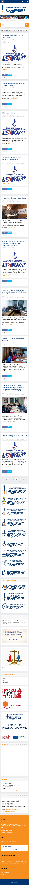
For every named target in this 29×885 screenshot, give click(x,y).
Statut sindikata (5, 872)
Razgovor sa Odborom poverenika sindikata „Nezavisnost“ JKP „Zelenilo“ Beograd (14, 292)
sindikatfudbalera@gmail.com (13, 809)
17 (20, 479)
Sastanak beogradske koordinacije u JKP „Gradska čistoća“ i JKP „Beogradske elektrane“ (14, 243)
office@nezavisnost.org (11, 790)
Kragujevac (5, 682)
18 (23, 479)
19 (20, 481)
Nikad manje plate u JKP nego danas (14, 198)
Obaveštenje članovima (9, 113)
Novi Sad (5, 678)
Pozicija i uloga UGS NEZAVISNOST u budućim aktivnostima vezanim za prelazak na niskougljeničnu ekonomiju (14, 622)
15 (13, 479)
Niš (4, 680)
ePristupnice (23, 863)
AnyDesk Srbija (14, 882)
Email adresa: (4, 843)
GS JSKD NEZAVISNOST (11, 41)
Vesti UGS (19, 41)
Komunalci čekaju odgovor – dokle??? (14, 436)
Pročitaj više (5, 69)
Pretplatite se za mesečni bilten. (8, 841)
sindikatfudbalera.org (10, 811)
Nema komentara (6, 42)
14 (10, 479)
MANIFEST (3, 874)
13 (7, 479)
